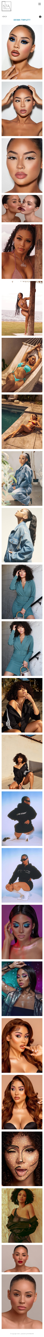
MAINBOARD (30, 1333)
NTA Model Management (6, 6)
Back (5, 16)
